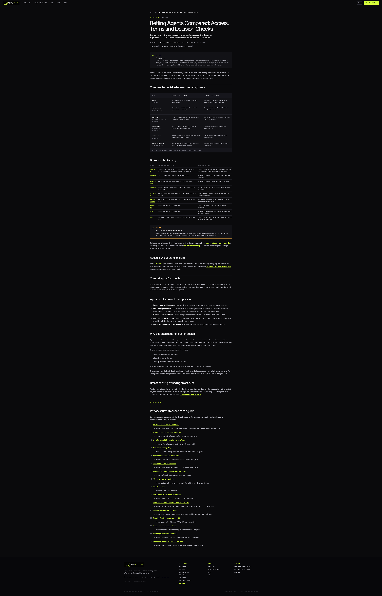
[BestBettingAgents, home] (134, 564)
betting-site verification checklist (218, 243)
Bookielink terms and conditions (165, 510)
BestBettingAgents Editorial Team (172, 42)
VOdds (152, 211)
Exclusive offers (40, 3)
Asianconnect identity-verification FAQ (167, 432)
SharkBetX (183, 567)
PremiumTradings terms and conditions (167, 518)
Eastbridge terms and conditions (165, 534)
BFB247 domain (159, 487)
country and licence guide (193, 246)
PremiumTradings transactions (164, 526)
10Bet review (158, 264)
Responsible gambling (242, 569)
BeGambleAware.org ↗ (139, 581)
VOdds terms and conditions (163, 479)
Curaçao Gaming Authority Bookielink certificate (171, 502)
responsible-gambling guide (190, 394)
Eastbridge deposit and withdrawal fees (168, 541)
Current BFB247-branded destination (167, 495)
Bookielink (153, 187)
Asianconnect (184, 572)
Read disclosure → (166, 577)
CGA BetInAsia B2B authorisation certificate (169, 440)
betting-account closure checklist (218, 266)
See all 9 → (183, 583)
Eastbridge (183, 577)
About (58, 3)
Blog (51, 3)
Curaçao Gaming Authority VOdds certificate (169, 471)
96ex (151, 217)
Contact (65, 3)
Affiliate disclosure (242, 567)
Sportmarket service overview (164, 463)
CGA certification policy (162, 448)
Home (151, 12)
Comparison (27, 3)
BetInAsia (153, 175)
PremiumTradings (185, 580)
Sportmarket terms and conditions (166, 456)
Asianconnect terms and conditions (166, 424)
